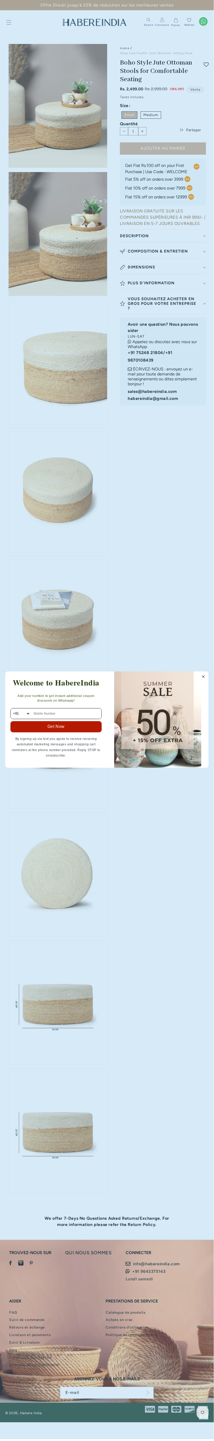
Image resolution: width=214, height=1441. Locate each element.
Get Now (56, 726)
